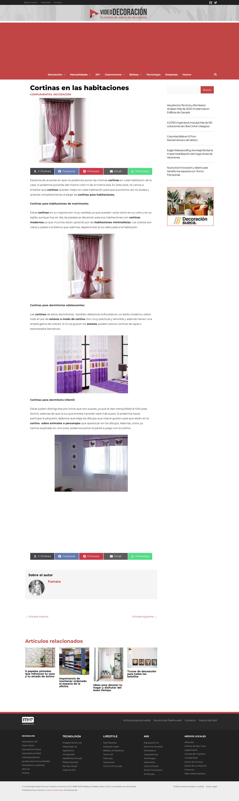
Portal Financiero (153, 770)
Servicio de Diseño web (167, 720)
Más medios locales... (195, 773)
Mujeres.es (108, 762)
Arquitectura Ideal (31, 753)
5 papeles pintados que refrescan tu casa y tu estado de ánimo (40, 674)
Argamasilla (191, 750)
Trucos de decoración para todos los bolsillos (141, 674)
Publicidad (45, 2)
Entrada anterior (37, 616)
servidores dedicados (53, 790)
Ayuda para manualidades (36, 761)
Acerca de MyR (208, 720)
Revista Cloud (70, 766)
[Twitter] (215, 2)
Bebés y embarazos (113, 750)
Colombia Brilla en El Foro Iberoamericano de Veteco (182, 138)
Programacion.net (72, 742)
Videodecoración (31, 757)
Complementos (41, 94)
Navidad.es (150, 750)
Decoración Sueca (31, 749)
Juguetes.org (151, 754)
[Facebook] (210, 2)
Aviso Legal (211, 786)
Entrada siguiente (144, 616)
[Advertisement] (119, 45)
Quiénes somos (30, 2)
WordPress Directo (72, 758)
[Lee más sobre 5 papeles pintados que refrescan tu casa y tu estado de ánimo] (40, 657)
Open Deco (28, 745)
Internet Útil (69, 770)
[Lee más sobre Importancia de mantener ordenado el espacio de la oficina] (74, 660)
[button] (63, 74)
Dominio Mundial (153, 746)
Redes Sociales (70, 762)
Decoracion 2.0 (30, 741)
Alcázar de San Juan (195, 746)
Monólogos (150, 758)
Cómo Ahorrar (151, 766)
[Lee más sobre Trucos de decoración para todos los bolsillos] (142, 657)
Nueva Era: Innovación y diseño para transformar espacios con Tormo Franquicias (187, 171)
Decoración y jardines (33, 765)
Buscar (207, 89)
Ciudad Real (191, 757)
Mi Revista (149, 774)
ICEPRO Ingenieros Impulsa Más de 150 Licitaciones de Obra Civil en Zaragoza (189, 124)
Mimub (26, 769)
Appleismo (68, 750)
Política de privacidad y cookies (188, 786)
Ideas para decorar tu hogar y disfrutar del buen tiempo (107, 687)
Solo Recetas (110, 742)
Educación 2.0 (151, 742)
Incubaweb (69, 754)
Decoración (62, 94)
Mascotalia (149, 762)
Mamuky (108, 758)
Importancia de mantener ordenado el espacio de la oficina (72, 682)
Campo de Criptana (195, 754)
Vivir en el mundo (112, 766)
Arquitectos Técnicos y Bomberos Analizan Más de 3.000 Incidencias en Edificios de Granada (188, 109)
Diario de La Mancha (195, 765)
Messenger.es (70, 746)
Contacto (58, 2)
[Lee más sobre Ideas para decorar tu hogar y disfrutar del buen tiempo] (108, 664)
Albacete (189, 742)
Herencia (189, 769)
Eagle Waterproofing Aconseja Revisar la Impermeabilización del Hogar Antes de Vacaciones (190, 154)
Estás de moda (111, 746)
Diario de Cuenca (194, 762)
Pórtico (25, 773)
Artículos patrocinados (136, 720)
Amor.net (108, 754)
